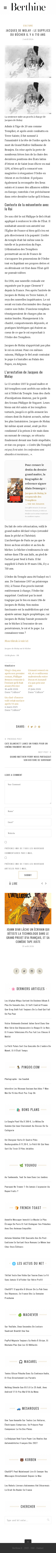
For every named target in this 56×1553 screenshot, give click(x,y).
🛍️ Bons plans (28, 1109)
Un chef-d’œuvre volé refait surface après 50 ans (14, 700)
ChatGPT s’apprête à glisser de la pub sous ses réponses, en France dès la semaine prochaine (26, 1293)
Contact (40, 1548)
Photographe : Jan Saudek (17, 1079)
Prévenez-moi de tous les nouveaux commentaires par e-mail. (24, 850)
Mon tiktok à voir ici (16, 641)
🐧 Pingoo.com (28, 1067)
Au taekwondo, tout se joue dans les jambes (26, 1177)
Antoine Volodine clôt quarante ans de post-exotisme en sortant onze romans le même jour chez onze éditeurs (28, 1242)
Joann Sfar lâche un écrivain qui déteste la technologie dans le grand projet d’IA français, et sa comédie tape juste (28, 935)
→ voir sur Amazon (34, 504)
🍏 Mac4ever (28, 1314)
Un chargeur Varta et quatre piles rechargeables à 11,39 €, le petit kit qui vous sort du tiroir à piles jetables (27, 1144)
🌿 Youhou (28, 1165)
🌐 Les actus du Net (28, 1263)
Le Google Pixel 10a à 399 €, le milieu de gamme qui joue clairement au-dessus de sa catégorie (26, 1126)
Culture (28, 25)
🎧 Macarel (28, 1361)
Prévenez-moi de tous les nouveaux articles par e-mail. (24, 866)
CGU (33, 1548)
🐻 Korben (28, 1459)
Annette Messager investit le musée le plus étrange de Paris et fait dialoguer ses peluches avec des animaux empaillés (28, 1224)
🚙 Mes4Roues (28, 1408)
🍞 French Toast (28, 1207)
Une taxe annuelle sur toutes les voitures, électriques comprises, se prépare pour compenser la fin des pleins (25, 1425)
